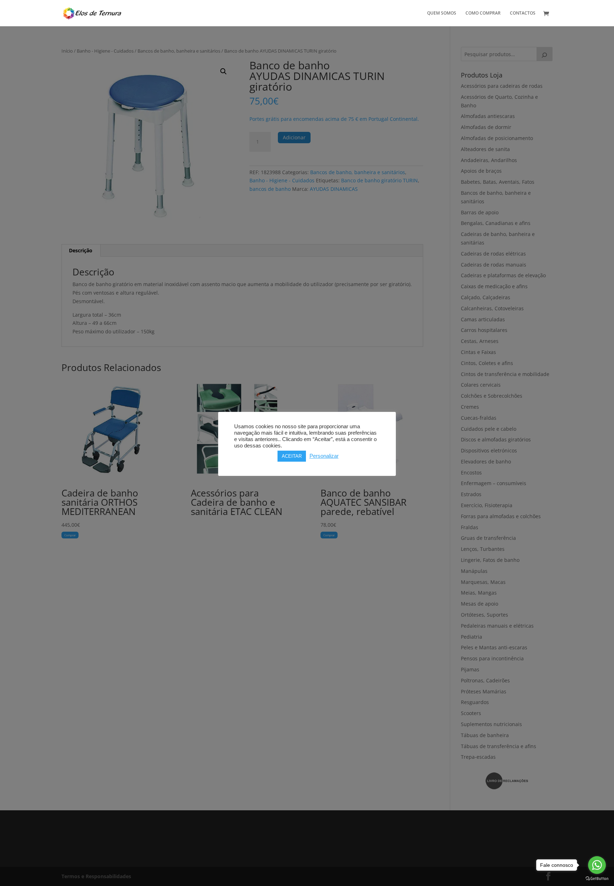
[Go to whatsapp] (597, 865)
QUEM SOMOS (441, 13)
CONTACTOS (522, 13)
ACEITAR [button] (292, 456)
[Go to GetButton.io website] (597, 878)
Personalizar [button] (324, 456)
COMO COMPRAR (483, 13)
